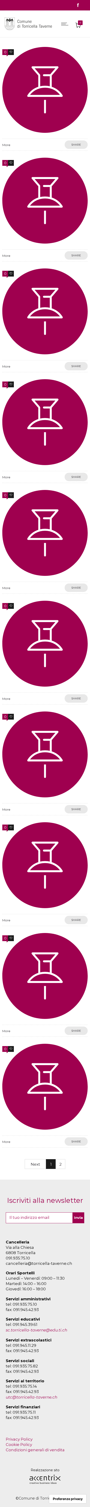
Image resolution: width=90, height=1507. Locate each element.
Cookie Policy (19, 1444)
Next (35, 1164)
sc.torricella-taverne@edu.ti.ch (36, 1330)
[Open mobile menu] (65, 24)
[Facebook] (78, 5)
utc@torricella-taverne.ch (31, 1397)
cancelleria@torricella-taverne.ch (39, 1263)
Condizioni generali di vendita (35, 1450)
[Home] (29, 31)
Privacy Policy (19, 1439)
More (6, 145)
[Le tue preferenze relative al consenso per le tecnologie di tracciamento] (67, 1498)
